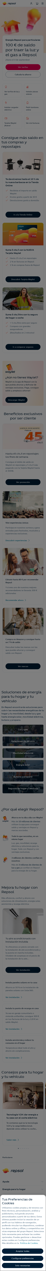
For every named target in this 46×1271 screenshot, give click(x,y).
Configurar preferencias (23, 1258)
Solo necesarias (22, 1265)
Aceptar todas (22, 1251)
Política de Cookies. (29, 1243)
